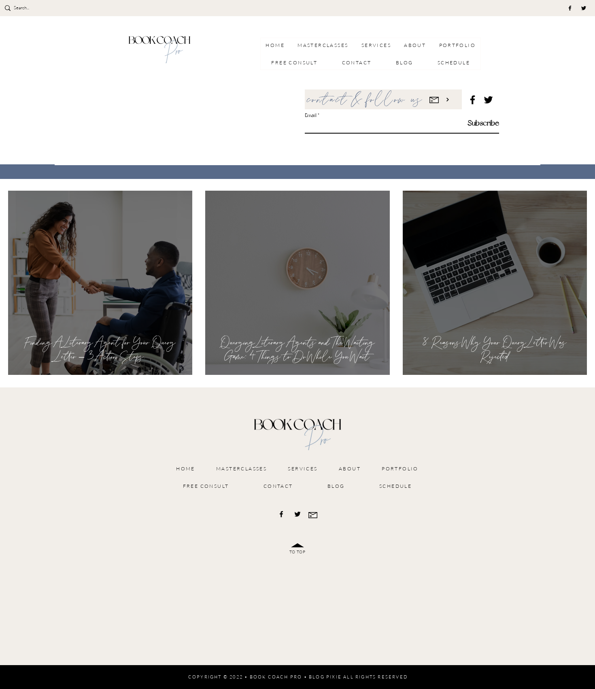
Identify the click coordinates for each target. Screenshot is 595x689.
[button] (376, 45)
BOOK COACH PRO (276, 677)
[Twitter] (583, 8)
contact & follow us (365, 100)
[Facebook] (570, 8)
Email (311, 115)
